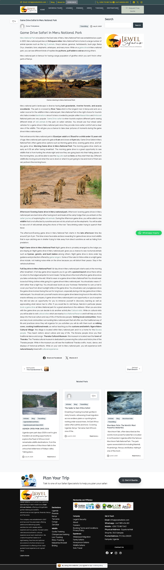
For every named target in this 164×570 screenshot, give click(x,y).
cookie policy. (97, 565)
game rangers (55, 257)
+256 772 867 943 (106, 2)
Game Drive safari (54, 118)
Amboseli (98, 115)
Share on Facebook (54, 358)
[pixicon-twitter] (111, 553)
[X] (138, 2)
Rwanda (43, 512)
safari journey (25, 218)
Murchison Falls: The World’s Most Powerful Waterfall (121, 426)
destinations (41, 115)
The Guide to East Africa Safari (77, 408)
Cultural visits (76, 310)
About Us (61, 2)
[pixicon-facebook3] (107, 553)
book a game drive (27, 307)
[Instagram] (141, 2)
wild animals (41, 122)
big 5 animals (49, 44)
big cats (60, 156)
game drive (83, 47)
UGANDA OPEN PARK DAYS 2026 (35, 429)
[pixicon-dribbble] (120, 553)
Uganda (36, 512)
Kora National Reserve (73, 313)
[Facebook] (134, 2)
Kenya (48, 512)
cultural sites (43, 313)
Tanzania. (26, 515)
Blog (52, 2)
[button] (149, 233)
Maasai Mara (85, 115)
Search (109, 19)
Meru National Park (27, 38)
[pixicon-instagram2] (116, 553)
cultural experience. (50, 349)
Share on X (73, 358)
